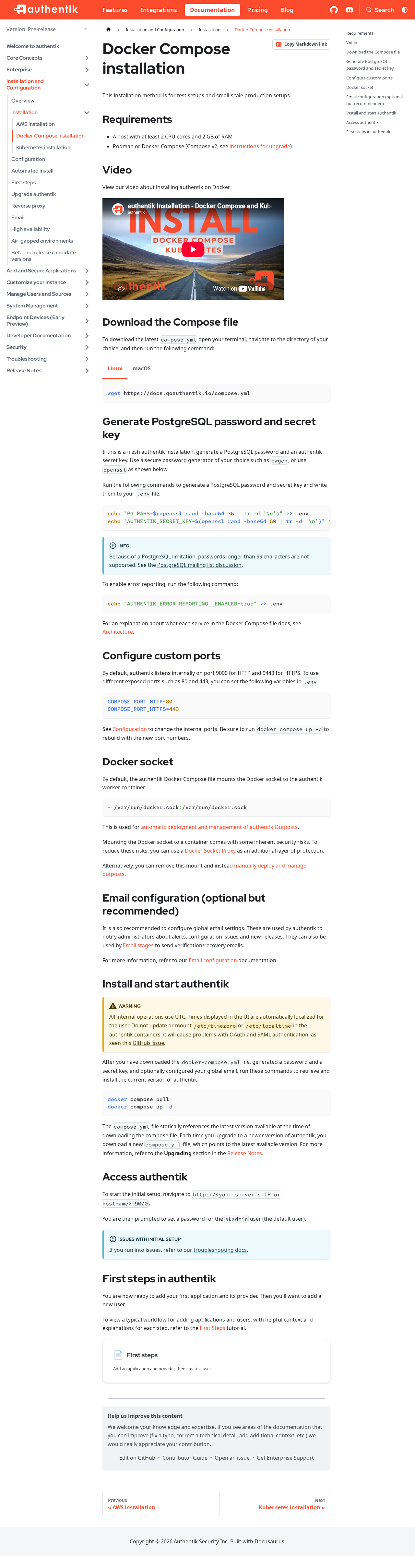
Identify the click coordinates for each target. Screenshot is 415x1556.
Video (351, 42)
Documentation (212, 10)
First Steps (212, 1328)
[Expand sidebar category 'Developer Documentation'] (87, 335)
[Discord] (349, 10)
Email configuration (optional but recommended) (374, 100)
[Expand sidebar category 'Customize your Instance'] (87, 282)
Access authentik (362, 122)
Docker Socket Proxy (210, 850)
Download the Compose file (373, 52)
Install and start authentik (371, 113)
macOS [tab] (142, 368)
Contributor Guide (185, 1457)
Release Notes (244, 1153)
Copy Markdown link (305, 44)
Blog (287, 10)
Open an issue (232, 1457)
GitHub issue (148, 1043)
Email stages (138, 945)
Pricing (258, 10)
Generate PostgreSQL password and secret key (370, 64)
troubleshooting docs (220, 1249)
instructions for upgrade (260, 146)
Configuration (130, 729)
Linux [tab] (115, 368)
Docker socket (360, 87)
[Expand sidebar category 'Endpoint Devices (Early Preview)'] (87, 321)
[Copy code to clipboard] (322, 392)
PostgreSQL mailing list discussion (199, 565)
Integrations (159, 10)
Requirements (360, 33)
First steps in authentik (368, 132)
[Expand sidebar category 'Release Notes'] (87, 371)
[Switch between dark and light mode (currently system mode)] (404, 10)
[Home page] (108, 30)
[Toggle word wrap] (310, 512)
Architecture (117, 631)
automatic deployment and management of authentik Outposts (219, 827)
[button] (48, 58)
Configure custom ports (369, 78)
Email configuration (213, 960)
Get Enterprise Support (285, 1457)
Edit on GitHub (137, 1457)
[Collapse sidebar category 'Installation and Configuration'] (87, 85)
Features (115, 10)
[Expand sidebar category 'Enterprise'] (87, 70)
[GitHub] (334, 10)
